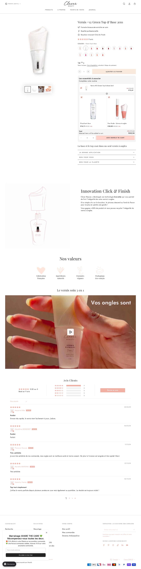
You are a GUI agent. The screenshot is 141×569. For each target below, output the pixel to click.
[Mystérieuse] (102, 48)
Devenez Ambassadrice (70, 536)
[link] (86, 88)
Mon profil (66, 529)
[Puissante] (102, 54)
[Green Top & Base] (85, 48)
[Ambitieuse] (91, 48)
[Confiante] (80, 54)
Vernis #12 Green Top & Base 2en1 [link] (102, 86)
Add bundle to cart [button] (115, 138)
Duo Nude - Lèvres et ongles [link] (117, 123)
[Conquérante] (131, 48)
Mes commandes (68, 532)
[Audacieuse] (119, 48)
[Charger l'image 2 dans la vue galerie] (34, 89)
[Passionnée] (85, 54)
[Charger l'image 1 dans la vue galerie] (28, 89)
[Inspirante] (108, 48)
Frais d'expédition (92, 65)
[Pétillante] (114, 48)
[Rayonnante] (97, 54)
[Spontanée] (125, 48)
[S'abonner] (134, 529)
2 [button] (69, 498)
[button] (124, 4)
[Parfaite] (80, 48)
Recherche (9, 529)
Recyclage (37, 529)
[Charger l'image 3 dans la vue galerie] (41, 89)
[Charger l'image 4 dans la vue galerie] (48, 89)
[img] (15, 407)
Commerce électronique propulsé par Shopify (18, 562)
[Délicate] (91, 54)
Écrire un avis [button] (112, 390)
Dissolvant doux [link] (85, 123)
